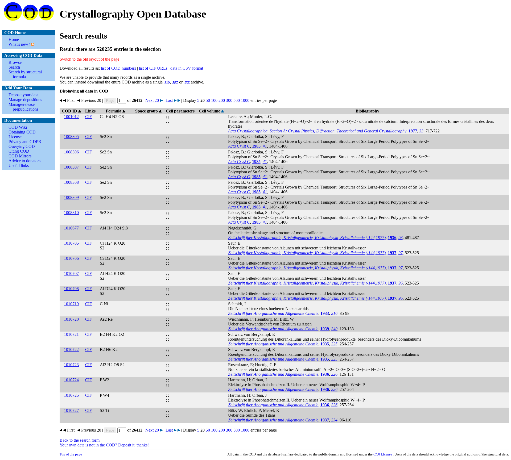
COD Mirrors (20, 156)
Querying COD (22, 146)
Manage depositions (25, 99)
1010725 (71, 395)
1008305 (71, 136)
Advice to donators (24, 160)
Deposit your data (23, 95)
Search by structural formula (25, 74)
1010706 (71, 258)
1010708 (71, 288)
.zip (167, 82)
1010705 (71, 243)
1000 (245, 100)
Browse (15, 62)
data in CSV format (186, 68)
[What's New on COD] (32, 44)
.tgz (175, 82)
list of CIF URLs (153, 68)
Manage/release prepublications (23, 106)
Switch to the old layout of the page (89, 59)
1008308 (71, 182)
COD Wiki (18, 127)
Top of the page (71, 454)
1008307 (71, 167)
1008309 (71, 197)
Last (169, 100)
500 (236, 100)
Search (14, 67)
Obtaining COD (22, 132)
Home (14, 39)
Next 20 (152, 100)
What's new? (19, 44)
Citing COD (19, 151)
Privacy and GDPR (25, 141)
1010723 (71, 364)
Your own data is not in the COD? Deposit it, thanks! (104, 445)
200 (222, 100)
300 (229, 100)
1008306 (71, 152)
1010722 (71, 349)
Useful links (19, 165)
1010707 (71, 273)
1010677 (71, 228)
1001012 (71, 116)
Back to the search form (80, 440)
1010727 (71, 410)
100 (214, 100)
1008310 (71, 212)
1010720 (71, 319)
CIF (88, 116)
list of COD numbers (118, 68)
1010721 (71, 334)
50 (208, 100)
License (15, 137)
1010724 (71, 380)
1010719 (71, 304)
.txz (187, 82)
